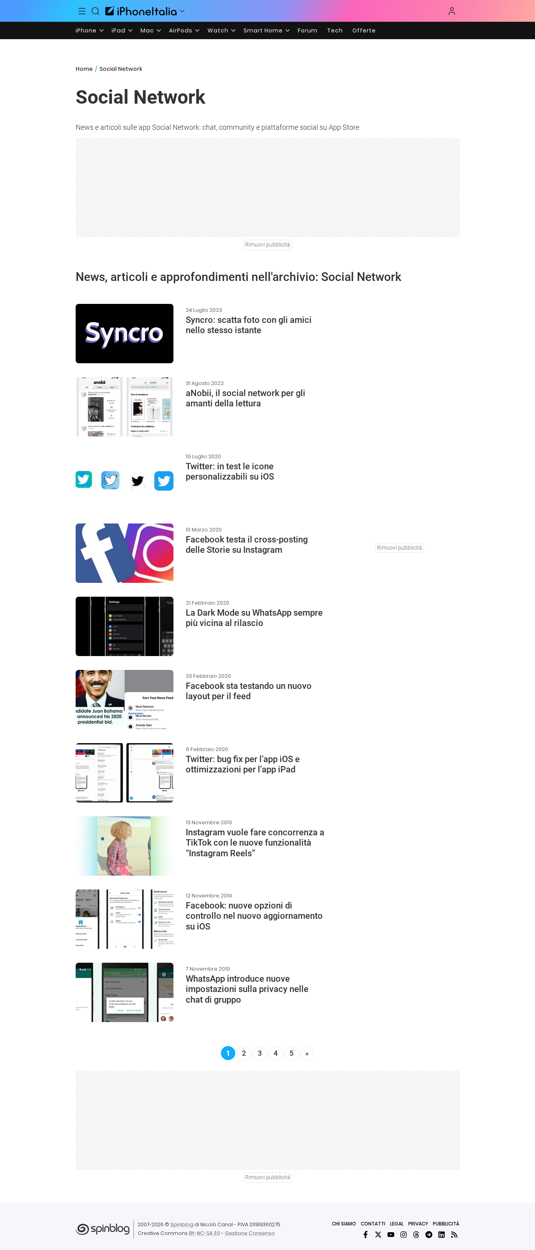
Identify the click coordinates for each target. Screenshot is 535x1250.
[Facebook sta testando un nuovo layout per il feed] (125, 699)
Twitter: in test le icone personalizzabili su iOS (230, 471)
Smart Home (263, 30)
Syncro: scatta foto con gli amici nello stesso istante (249, 325)
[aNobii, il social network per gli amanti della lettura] (125, 406)
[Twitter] (378, 1234)
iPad (119, 30)
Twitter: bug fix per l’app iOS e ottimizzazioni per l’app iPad (243, 764)
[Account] (452, 11)
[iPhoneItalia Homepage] (141, 11)
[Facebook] (365, 1234)
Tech (335, 30)
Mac (147, 30)
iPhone (86, 30)
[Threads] (416, 1234)
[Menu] (82, 11)
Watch (218, 30)
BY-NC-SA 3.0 (204, 1233)
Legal (397, 1223)
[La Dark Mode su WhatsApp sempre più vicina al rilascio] (125, 626)
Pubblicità (446, 1223)
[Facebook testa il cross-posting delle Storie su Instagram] (125, 553)
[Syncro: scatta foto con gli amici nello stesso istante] (125, 333)
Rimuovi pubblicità (267, 244)
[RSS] (454, 1234)
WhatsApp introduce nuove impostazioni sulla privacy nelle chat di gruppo (247, 989)
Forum (308, 30)
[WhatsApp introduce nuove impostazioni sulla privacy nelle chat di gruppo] (125, 992)
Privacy (418, 1223)
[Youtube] (391, 1234)
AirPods (180, 30)
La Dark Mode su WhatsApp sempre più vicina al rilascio (254, 618)
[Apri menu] (182, 11)
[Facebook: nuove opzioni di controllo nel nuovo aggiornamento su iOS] (125, 919)
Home (84, 69)
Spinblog (181, 1224)
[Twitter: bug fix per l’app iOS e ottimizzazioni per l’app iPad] (125, 772)
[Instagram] (403, 1234)
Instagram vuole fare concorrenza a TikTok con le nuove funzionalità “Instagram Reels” (255, 842)
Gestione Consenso (250, 1233)
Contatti (373, 1223)
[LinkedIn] (441, 1234)
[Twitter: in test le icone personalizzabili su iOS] (125, 480)
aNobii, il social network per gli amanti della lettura (245, 398)
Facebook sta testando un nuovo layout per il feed (249, 691)
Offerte (364, 30)
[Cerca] (95, 11)
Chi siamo (344, 1223)
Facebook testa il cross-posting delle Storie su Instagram (247, 545)
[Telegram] (429, 1234)
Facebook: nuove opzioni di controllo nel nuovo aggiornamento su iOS (254, 916)
